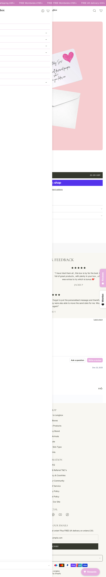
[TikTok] (67, 514)
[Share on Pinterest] (19, 231)
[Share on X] (12, 231)
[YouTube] (60, 514)
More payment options (53, 189)
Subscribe (53, 546)
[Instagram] (46, 514)
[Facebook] (38, 514)
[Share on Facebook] (5, 231)
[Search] (94, 10)
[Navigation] (4, 10)
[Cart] (101, 10)
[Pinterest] (53, 514)
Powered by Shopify (53, 573)
